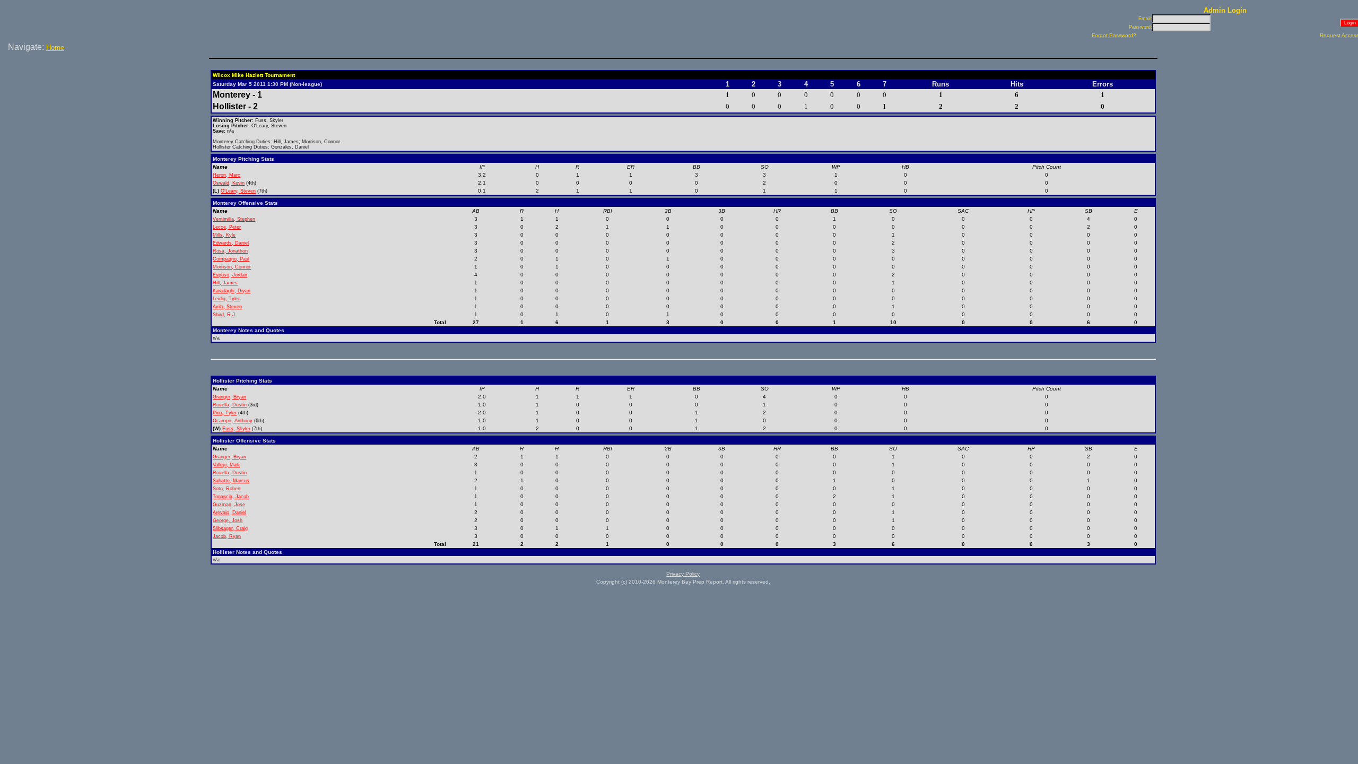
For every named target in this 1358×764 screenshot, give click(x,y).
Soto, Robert (227, 488)
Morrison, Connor (232, 267)
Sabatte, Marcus (231, 480)
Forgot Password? (1114, 35)
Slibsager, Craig (230, 528)
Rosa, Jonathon (230, 251)
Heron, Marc (226, 175)
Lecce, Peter (227, 227)
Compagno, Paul (231, 259)
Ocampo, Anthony (233, 420)
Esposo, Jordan (230, 274)
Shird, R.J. (225, 314)
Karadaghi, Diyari (231, 290)
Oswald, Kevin (229, 183)
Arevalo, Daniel (229, 512)
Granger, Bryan (229, 397)
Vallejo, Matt (226, 464)
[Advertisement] (106, 89)
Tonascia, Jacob (231, 496)
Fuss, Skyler (236, 428)
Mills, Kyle (224, 235)
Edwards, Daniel (231, 243)
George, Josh (227, 520)
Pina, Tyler (225, 412)
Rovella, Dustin (230, 404)
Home (55, 47)
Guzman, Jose (229, 504)
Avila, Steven (227, 306)
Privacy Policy (683, 574)
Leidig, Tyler (226, 298)
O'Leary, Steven (238, 191)
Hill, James (225, 282)
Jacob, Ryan (227, 536)
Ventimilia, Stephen (234, 219)
